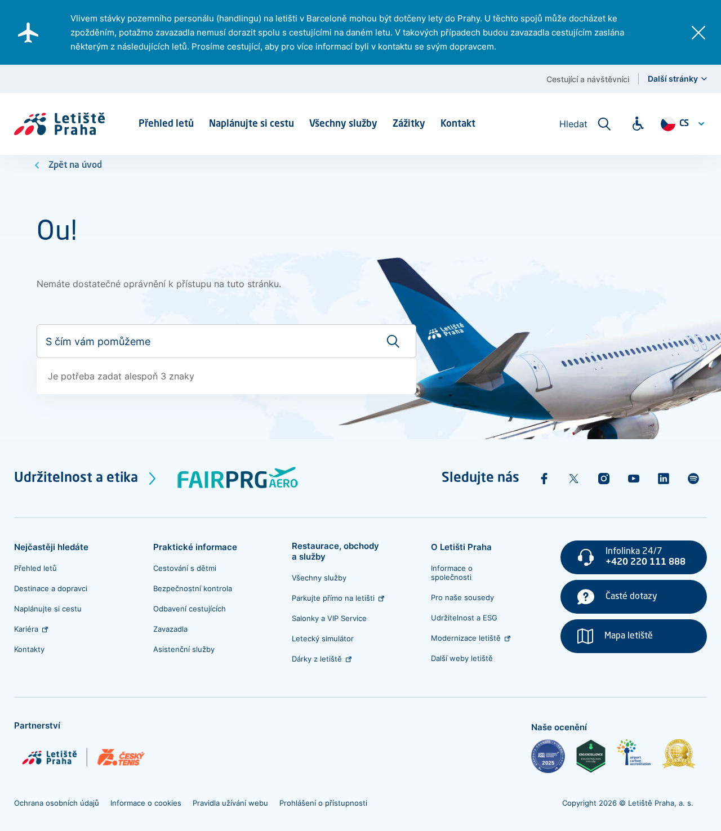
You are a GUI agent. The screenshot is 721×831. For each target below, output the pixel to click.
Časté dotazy (631, 596)
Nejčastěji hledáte (51, 547)
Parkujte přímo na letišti (333, 597)
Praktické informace (195, 547)
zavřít (698, 32)
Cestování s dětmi (184, 568)
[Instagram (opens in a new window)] (603, 478)
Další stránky (673, 78)
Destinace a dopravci (50, 588)
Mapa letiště (628, 636)
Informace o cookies (145, 802)
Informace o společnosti (452, 573)
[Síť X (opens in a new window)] (574, 478)
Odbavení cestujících (189, 608)
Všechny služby (319, 577)
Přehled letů (35, 568)
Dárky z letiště (317, 658)
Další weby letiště (462, 658)
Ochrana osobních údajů (56, 802)
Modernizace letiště (466, 637)
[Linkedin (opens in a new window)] (663, 478)
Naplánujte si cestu (48, 608)
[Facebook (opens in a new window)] (544, 478)
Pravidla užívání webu (230, 802)
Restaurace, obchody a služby (335, 551)
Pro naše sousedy (462, 597)
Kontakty (29, 649)
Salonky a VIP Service (329, 618)
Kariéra (26, 628)
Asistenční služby (184, 649)
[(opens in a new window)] (548, 756)
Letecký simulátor (323, 638)
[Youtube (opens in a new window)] (633, 478)
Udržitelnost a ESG (464, 617)
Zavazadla (170, 628)
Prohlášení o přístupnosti (323, 802)
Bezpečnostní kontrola (192, 588)
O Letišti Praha (461, 547)
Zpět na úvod (75, 165)
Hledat (573, 123)
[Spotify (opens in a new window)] (693, 478)
